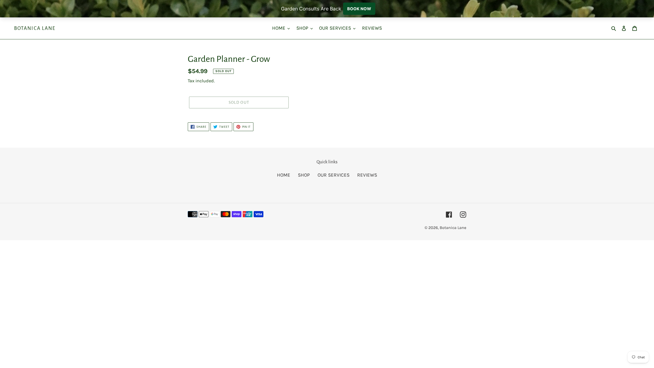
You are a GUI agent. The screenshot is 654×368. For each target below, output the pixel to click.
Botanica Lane (34, 28)
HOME (283, 175)
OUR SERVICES (333, 175)
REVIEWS (367, 175)
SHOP (304, 175)
